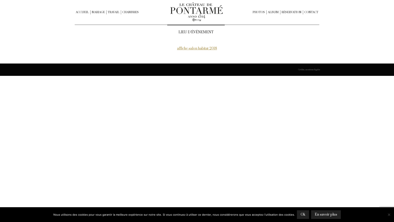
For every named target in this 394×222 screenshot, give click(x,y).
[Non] (389, 215)
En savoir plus (326, 214)
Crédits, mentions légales (309, 69)
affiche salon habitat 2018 (197, 48)
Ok (303, 214)
